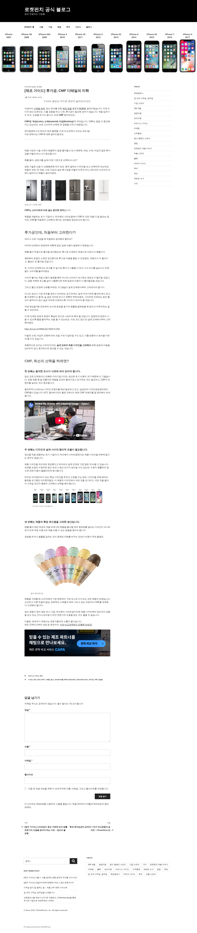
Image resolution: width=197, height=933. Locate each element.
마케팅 (137, 128)
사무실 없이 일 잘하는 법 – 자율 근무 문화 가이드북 (45, 887)
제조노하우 (41, 679)
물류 (136, 158)
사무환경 (138, 133)
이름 (27, 747)
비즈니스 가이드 (33, 676)
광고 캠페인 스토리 (142, 138)
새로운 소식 (139, 178)
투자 (68, 27)
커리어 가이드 (140, 163)
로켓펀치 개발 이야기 (143, 148)
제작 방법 (67, 108)
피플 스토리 (139, 153)
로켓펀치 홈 (29, 27)
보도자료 (138, 118)
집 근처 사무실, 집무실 (143, 98)
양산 (52, 679)
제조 (41, 676)
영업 (136, 143)
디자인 (30, 679)
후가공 (91, 679)
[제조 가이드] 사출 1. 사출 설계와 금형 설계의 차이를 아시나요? (50, 877)
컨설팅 (100, 679)
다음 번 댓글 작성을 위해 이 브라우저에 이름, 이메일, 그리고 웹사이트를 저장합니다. (68, 789)
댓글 (27, 710)
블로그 (89, 27)
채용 (59, 27)
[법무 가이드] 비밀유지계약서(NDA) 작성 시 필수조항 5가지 (49, 883)
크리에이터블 (58, 679)
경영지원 (138, 113)
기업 (50, 27)
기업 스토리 (139, 103)
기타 (136, 183)
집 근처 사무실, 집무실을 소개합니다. (39, 892)
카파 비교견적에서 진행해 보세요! (76, 625)
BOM (81, 108)
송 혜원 (39, 87)
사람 (41, 27)
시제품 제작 (39, 108)
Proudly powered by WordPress (37, 927)
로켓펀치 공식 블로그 (48, 9)
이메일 (28, 760)
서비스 (78, 27)
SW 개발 (137, 108)
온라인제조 (72, 679)
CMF (95, 679)
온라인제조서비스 (82, 679)
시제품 (47, 679)
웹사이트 (29, 774)
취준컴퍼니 (138, 93)
